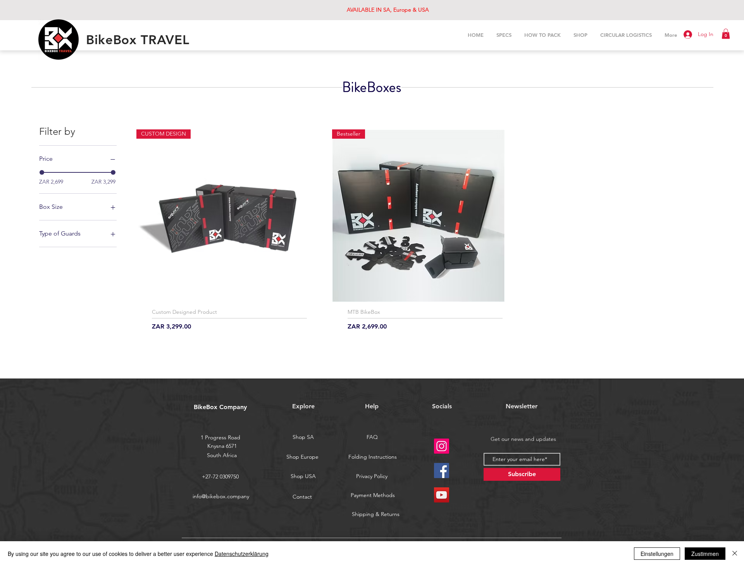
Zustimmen (705, 553)
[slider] (41, 172)
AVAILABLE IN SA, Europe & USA (388, 9)
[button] (726, 34)
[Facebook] (441, 470)
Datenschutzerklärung (242, 553)
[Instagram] (441, 446)
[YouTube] (441, 494)
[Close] (734, 553)
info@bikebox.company (221, 496)
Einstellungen (657, 553)
